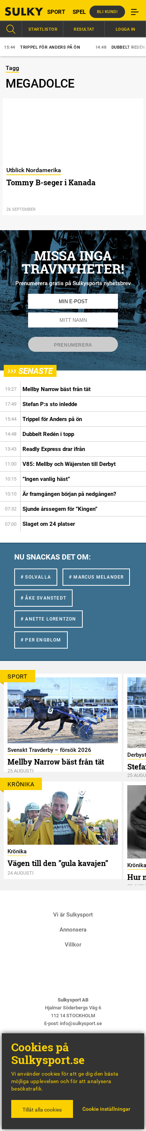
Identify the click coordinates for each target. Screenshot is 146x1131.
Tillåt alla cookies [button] (42, 1110)
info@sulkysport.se (81, 1023)
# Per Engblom (41, 640)
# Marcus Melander (96, 577)
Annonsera (73, 929)
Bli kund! (107, 11)
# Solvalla (36, 577)
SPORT (56, 12)
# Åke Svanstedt (43, 598)
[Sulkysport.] (18, 11)
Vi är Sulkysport (73, 914)
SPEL (79, 12)
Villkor (73, 944)
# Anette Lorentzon (48, 619)
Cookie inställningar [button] (106, 1109)
